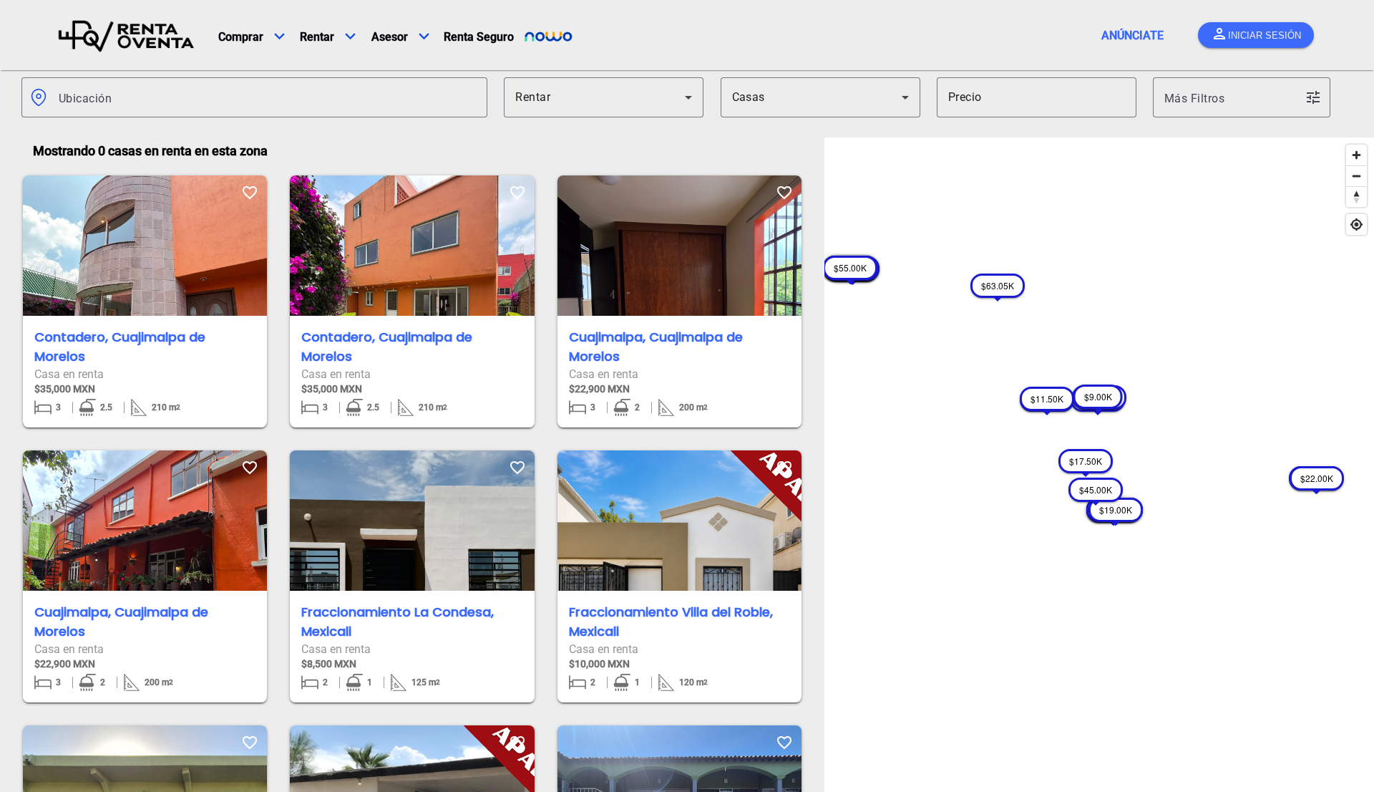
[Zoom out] (1356, 175)
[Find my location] (1356, 224)
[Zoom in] (1356, 155)
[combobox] (267, 97)
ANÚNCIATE (1132, 35)
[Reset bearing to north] (1356, 196)
